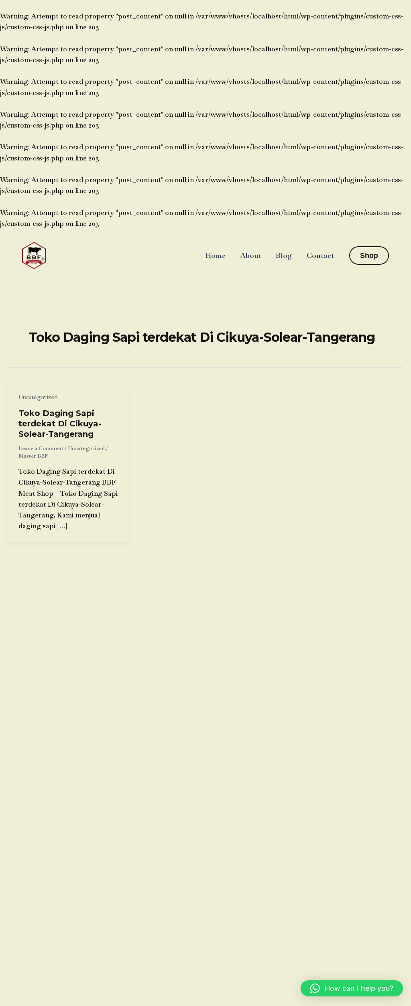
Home (216, 255)
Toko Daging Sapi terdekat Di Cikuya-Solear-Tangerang (60, 423)
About (250, 255)
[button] (369, 255)
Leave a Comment (40, 448)
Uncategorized (38, 397)
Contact (320, 255)
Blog (284, 255)
